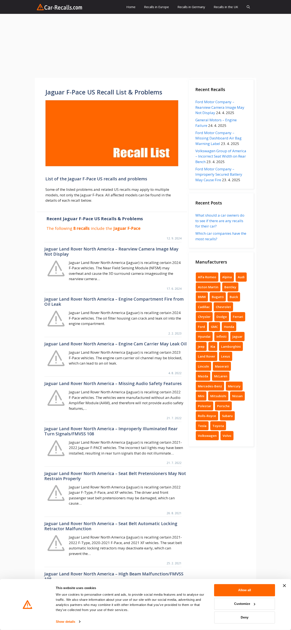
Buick (234, 297)
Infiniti (221, 336)
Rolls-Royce (207, 416)
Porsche (223, 406)
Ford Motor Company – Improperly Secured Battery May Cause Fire (218, 174)
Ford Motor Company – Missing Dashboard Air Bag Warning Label (218, 138)
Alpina (227, 277)
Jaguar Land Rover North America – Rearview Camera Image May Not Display (111, 251)
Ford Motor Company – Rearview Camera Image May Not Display (219, 107)
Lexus (225, 356)
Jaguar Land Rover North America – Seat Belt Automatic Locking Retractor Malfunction (110, 526)
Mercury (234, 386)
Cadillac (204, 307)
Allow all (244, 590)
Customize (242, 603)
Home (130, 7)
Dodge (221, 316)
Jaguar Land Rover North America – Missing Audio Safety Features (113, 383)
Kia (212, 346)
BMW (202, 297)
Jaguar (237, 336)
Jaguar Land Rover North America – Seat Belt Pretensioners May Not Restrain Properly (115, 476)
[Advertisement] (145, 46)
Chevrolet (223, 307)
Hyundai (204, 336)
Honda (229, 326)
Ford (201, 326)
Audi (241, 277)
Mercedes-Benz (210, 386)
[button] (248, 7)
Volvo (227, 435)
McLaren (220, 376)
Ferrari (238, 316)
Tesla (202, 426)
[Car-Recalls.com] (59, 7)
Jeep (201, 346)
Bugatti (218, 297)
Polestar (204, 406)
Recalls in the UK (226, 7)
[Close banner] (284, 585)
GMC (214, 326)
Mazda (203, 376)
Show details (65, 621)
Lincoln (203, 366)
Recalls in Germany (191, 7)
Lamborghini (231, 346)
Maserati (222, 366)
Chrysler (204, 316)
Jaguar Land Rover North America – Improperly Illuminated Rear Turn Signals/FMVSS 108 (111, 431)
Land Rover (206, 356)
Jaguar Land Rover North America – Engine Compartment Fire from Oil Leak (114, 301)
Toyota (218, 426)
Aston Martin (208, 287)
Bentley (230, 287)
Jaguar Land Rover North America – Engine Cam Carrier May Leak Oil (115, 344)
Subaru (227, 416)
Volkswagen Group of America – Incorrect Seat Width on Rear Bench (220, 156)
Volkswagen (207, 435)
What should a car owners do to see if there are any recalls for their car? (219, 221)
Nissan (237, 396)
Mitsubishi (218, 396)
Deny (244, 617)
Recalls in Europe (156, 7)
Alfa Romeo (207, 277)
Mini (201, 396)
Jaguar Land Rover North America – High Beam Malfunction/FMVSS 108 (113, 576)
